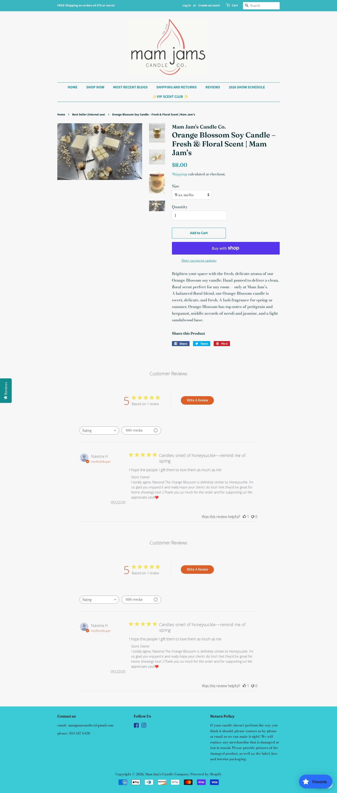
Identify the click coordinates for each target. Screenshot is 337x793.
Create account (209, 5)
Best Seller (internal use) (88, 114)
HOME (72, 87)
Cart (235, 5)
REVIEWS (212, 87)
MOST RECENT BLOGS (130, 87)
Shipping (179, 174)
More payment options (199, 260)
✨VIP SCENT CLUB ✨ (170, 96)
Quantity (180, 207)
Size (175, 186)
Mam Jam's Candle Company (167, 774)
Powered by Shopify (206, 774)
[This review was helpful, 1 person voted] (244, 516)
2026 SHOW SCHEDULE (247, 87)
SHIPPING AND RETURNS (176, 87)
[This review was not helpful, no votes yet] (252, 516)
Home (61, 114)
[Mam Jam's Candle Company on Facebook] (136, 726)
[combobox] (99, 430)
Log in (186, 5)
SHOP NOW (95, 87)
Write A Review (197, 400)
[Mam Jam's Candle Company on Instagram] (143, 726)
